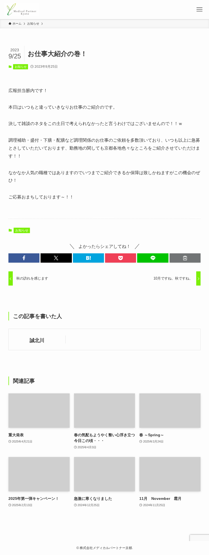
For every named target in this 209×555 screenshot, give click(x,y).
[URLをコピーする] (185, 258)
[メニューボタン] (199, 9)
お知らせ (21, 66)
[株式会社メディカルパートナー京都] (21, 9)
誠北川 (37, 340)
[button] (23, 258)
